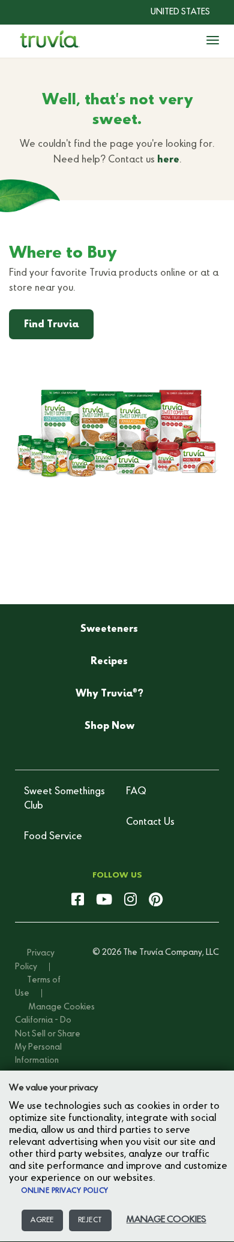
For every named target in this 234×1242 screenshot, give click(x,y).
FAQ (136, 792)
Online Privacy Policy (65, 1191)
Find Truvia (51, 325)
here (168, 160)
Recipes (109, 662)
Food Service (53, 837)
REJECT (90, 1220)
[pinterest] (156, 900)
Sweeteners (109, 629)
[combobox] (171, 12)
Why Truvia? (109, 693)
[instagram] (130, 900)
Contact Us (150, 822)
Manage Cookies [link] (62, 1007)
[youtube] (104, 900)
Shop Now (109, 726)
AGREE (42, 1220)
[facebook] (77, 900)
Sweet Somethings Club (64, 799)
